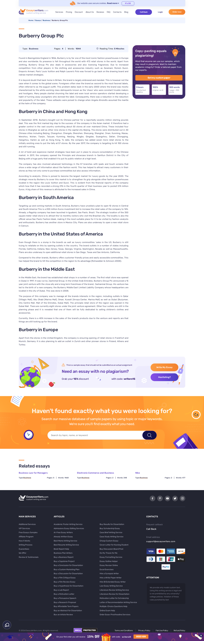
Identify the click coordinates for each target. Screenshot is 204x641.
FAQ (108, 12)
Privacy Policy (144, 630)
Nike (137, 473)
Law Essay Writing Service (111, 586)
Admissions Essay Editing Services (69, 528)
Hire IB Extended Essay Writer (113, 582)
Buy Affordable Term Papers (66, 606)
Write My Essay (164, 367)
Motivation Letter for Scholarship (114, 598)
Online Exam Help (107, 610)
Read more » (113, 3)
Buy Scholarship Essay (110, 528)
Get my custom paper (159, 77)
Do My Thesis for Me (108, 553)
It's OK (128, 3)
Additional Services (27, 524)
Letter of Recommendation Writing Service (118, 602)
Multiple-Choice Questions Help (113, 606)
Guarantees (24, 549)
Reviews (100, 12)
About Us (90, 12)
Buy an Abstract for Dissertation (68, 610)
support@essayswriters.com (160, 541)
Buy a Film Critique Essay (65, 578)
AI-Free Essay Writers (63, 532)
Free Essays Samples (28, 532)
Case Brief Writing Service (111, 532)
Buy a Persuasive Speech (65, 598)
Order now (177, 12)
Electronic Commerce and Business (95, 473)
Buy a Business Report (63, 557)
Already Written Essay (63, 536)
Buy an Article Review (63, 614)
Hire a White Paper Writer (110, 578)
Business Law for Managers (33, 473)
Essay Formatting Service (111, 557)
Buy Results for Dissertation (112, 524)
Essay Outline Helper (109, 561)
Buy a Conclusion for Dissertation (68, 565)
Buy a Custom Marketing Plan (66, 569)
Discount (79, 12)
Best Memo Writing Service (65, 541)
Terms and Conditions (124, 630)
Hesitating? (164, 377)
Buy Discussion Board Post (111, 549)
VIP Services (24, 528)
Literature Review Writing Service (114, 590)
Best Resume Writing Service (66, 545)
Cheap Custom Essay (109, 541)
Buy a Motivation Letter (64, 594)
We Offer (22, 553)
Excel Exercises (107, 569)
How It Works (24, 541)
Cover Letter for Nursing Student (114, 545)
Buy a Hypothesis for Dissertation (68, 586)
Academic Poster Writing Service (68, 524)
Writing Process (25, 545)
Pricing (69, 12)
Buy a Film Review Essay (64, 582)
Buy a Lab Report (61, 590)
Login (160, 12)
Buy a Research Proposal (65, 602)
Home (30, 20)
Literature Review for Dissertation (114, 594)
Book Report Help (61, 549)
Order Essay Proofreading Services (115, 614)
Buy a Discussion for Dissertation (68, 573)
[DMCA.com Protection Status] (85, 631)
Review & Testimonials (28, 557)
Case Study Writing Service (111, 536)
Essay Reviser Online (109, 565)
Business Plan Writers (63, 553)
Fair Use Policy (162, 630)
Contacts (117, 12)
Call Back (144, 12)
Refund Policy (179, 630)
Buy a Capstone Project (64, 561)
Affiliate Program (26, 536)
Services (59, 12)
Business (46, 20)
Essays (38, 20)
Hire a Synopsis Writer (109, 573)
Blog (126, 12)
